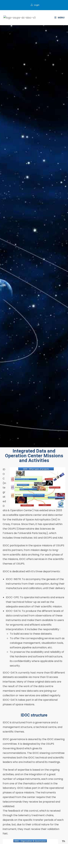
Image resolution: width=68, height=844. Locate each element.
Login (36, 4)
